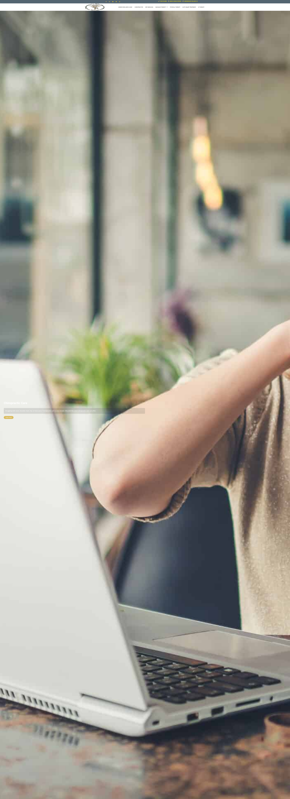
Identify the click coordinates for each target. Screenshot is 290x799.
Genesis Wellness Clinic (125, 7)
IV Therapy (201, 7)
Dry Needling (149, 7)
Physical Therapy (175, 7)
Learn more (9, 417)
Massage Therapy (160, 7)
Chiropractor (139, 7)
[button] (2, 410)
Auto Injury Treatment (189, 7)
